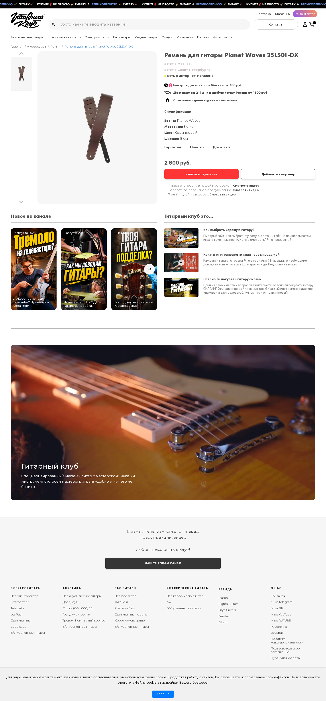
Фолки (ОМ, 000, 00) (78, 608)
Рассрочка (279, 626)
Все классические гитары (186, 596)
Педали (203, 37)
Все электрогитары (25, 596)
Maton (223, 597)
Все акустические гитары (82, 596)
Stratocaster (20, 602)
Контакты (278, 596)
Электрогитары (97, 37)
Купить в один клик (201, 174)
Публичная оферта (285, 658)
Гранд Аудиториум (76, 614)
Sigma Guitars (228, 603)
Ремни (55, 46)
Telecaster (18, 608)
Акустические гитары (27, 37)
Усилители (185, 37)
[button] (21, 53)
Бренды (225, 589)
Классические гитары (64, 37)
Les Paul (16, 614)
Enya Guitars (227, 610)
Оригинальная (21, 620)
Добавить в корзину (278, 174)
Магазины (282, 14)
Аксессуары (222, 37)
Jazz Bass (121, 602)
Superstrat (18, 626)
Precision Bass (125, 608)
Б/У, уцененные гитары (28, 632)
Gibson (223, 622)
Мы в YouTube (281, 614)
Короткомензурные (130, 620)
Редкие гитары (146, 37)
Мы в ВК (277, 608)
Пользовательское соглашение (285, 650)
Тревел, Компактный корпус (84, 620)
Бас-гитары (121, 37)
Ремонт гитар (305, 14)
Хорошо (163, 694)
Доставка (263, 14)
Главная (17, 46)
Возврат (277, 632)
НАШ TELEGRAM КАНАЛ (163, 563)
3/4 (169, 602)
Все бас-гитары (126, 596)
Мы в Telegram (282, 602)
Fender (223, 616)
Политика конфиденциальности (287, 640)
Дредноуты (71, 602)
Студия (167, 37)
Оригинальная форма (131, 614)
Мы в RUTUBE (281, 620)
